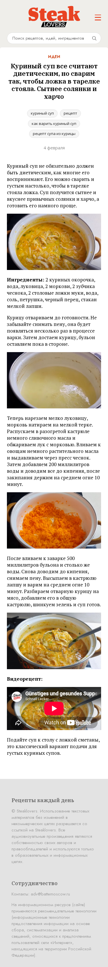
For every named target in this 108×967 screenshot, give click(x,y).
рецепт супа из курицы (54, 133)
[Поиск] (94, 38)
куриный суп (42, 113)
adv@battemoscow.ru (50, 894)
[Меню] (98, 17)
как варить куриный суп (54, 123)
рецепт (70, 113)
